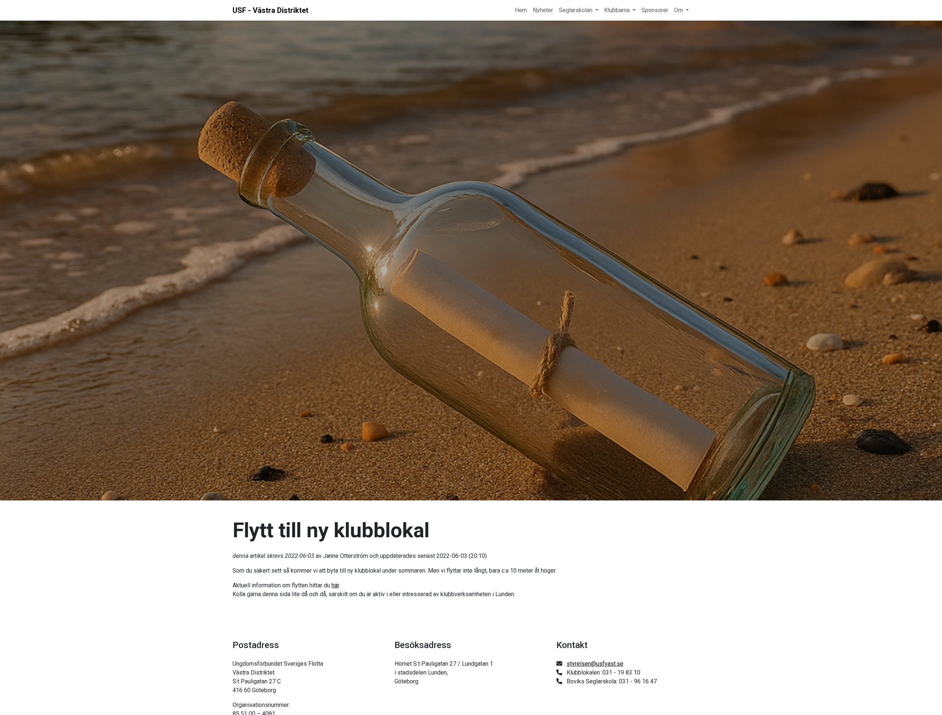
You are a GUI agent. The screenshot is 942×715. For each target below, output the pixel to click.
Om (678, 10)
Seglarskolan (575, 10)
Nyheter (543, 10)
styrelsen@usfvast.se (595, 663)
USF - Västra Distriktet (270, 10)
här (335, 585)
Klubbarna (617, 10)
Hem (521, 10)
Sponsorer (654, 10)
